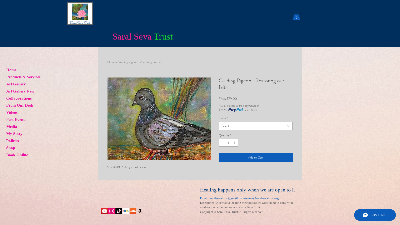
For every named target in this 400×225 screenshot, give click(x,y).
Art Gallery (16, 84)
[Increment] (234, 142)
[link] (296, 16)
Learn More (251, 110)
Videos (12, 112)
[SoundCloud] (133, 211)
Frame (223, 118)
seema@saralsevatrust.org (262, 198)
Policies (12, 141)
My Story (14, 133)
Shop (10, 148)
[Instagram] (111, 211)
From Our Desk (19, 105)
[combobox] (256, 126)
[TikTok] (118, 211)
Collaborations (19, 98)
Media (11, 126)
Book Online (17, 155)
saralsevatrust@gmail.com (227, 198)
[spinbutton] (228, 142)
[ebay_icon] (125, 211)
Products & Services (23, 77)
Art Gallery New (20, 91)
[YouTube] (104, 211)
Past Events (16, 119)
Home (11, 70)
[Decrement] (222, 142)
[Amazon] (140, 211)
